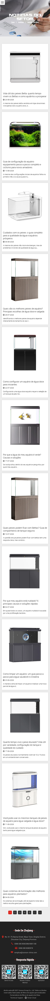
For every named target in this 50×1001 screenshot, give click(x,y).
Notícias (21, 22)
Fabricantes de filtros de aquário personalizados (29, 993)
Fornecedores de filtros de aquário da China (25, 995)
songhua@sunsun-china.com (25, 953)
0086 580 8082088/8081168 (25, 944)
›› (39, 912)
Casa (13, 22)
